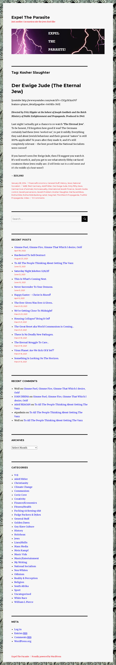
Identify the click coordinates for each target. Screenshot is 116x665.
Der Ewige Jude (60, 186)
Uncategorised (22, 594)
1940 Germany (34, 186)
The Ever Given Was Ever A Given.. (33, 302)
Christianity (21, 483)
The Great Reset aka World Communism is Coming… (44, 326)
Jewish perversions (27, 192)
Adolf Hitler (47, 186)
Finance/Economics (38, 183)
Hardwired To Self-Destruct (29, 255)
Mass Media (21, 546)
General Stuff (53, 183)
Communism (21, 490)
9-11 (16, 475)
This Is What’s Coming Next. (30, 279)
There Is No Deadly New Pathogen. (33, 334)
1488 (25, 186)
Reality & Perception (26, 578)
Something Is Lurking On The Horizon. (36, 358)
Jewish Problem (44, 192)
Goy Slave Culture (24, 526)
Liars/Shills (20, 542)
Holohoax (19, 534)
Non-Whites (21, 570)
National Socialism (25, 566)
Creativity (19, 498)
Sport (17, 590)
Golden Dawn (22, 522)
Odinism (19, 574)
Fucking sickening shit (27, 510)
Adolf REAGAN (22, 404)
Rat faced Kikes (76, 192)
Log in (18, 629)
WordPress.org (22, 641)
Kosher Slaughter (60, 192)
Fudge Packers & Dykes (27, 514)
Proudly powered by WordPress (46, 656)
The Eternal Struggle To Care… (31, 342)
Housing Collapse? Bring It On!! (32, 318)
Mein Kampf (21, 550)
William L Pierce (23, 602)
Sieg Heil (52, 195)
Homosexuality (41, 189)
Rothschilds (16, 195)
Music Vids (20, 554)
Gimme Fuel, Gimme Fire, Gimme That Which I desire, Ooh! (48, 247)
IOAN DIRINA (21, 396)
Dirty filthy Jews (75, 186)
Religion (19, 582)
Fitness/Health (22, 506)
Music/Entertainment (26, 558)
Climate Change (23, 487)
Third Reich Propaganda (68, 195)
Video (26, 198)
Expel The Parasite (30, 17)
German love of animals (22, 189)
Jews (69, 183)
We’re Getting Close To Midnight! (33, 310)
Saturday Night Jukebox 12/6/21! (31, 271)
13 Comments (38, 198)
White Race (20, 598)
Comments (22, 637)
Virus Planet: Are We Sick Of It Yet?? (34, 350)
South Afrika (21, 586)
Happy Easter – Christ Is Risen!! (32, 294)
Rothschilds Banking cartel (35, 195)
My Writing (20, 562)
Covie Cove (20, 494)
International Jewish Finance (61, 189)
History (63, 183)
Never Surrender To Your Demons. (33, 286)
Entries (20, 633)
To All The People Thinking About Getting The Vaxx (43, 263)
